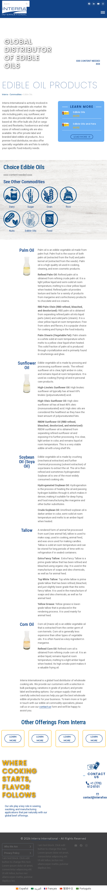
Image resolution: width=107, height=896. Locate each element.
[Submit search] (27, 3)
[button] (103, 12)
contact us (45, 706)
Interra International (44, 838)
